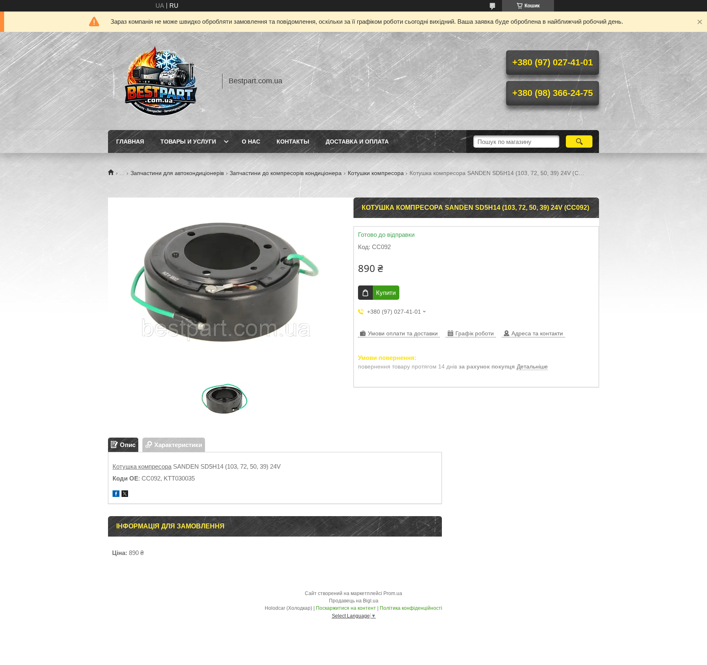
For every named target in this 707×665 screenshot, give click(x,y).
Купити (386, 292)
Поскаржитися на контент (346, 608)
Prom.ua (392, 593)
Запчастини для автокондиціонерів (177, 173)
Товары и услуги (188, 141)
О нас (251, 141)
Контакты (293, 141)
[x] (125, 494)
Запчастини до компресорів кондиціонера (286, 173)
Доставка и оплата (357, 141)
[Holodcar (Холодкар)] (161, 81)
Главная (130, 141)
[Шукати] (579, 141)
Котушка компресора (142, 466)
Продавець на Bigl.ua (353, 601)
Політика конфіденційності (411, 608)
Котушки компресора (376, 173)
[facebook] (116, 494)
